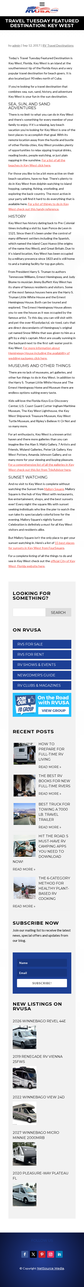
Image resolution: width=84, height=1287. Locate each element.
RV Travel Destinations (58, 45)
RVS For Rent (30, 654)
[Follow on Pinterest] (42, 1254)
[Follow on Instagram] (50, 1254)
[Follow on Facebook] (24, 1254)
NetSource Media (50, 1268)
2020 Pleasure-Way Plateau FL (40, 1175)
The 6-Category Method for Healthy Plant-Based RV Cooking (54, 888)
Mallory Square (54, 489)
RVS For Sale (30, 644)
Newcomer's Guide (36, 675)
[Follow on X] (33, 1254)
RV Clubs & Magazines (39, 685)
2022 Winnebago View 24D (39, 1097)
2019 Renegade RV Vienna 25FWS (37, 1059)
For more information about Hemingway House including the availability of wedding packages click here (39, 353)
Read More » (50, 767)
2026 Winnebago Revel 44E (39, 1021)
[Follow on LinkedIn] (59, 1254)
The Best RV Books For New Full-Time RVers (54, 781)
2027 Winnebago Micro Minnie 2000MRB (36, 1135)
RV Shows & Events (36, 665)
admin (16, 45)
